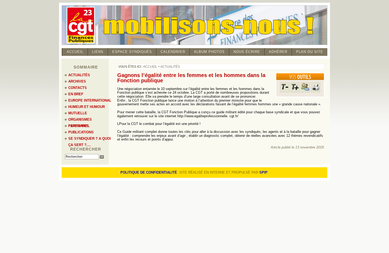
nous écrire (246, 52)
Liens (97, 52)
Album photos (209, 52)
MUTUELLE (77, 113)
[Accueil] (194, 44)
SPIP (263, 172)
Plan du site (309, 52)
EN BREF (75, 94)
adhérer (278, 52)
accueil (75, 52)
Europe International (89, 100)
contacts (77, 88)
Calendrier (173, 52)
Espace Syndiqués (132, 52)
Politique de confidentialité (148, 172)
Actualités (170, 67)
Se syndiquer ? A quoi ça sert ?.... (89, 139)
